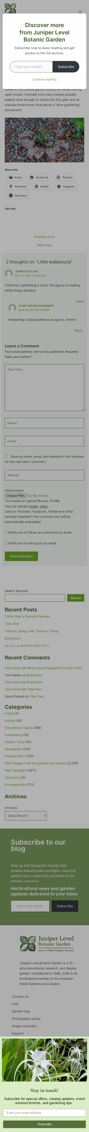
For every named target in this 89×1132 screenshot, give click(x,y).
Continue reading (44, 79)
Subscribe (66, 66)
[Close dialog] (85, 1040)
